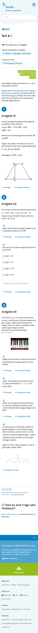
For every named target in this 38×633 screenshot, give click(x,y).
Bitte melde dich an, (10, 514)
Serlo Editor (6, 609)
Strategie (6, 187)
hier (29, 83)
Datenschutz (6, 620)
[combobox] (19, 17)
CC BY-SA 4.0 (6, 495)
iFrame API (26, 609)
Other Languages (24, 585)
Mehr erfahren (11, 558)
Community (6, 599)
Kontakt (13, 585)
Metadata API (16, 609)
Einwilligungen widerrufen (21, 620)
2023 (7, 29)
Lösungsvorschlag (21, 187)
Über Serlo (5, 585)
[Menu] (34, 4)
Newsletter (7, 595)
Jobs (17, 595)
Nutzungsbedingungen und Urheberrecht (17, 623)
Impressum (6, 627)
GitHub (24, 595)
